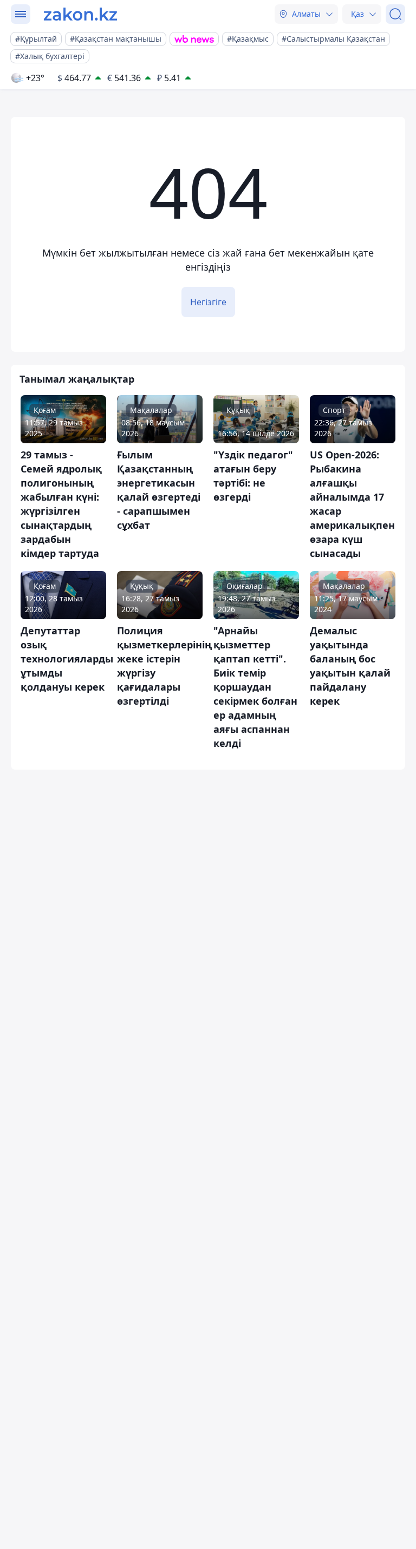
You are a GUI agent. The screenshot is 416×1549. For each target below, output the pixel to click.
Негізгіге (208, 302)
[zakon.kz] (80, 14)
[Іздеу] (395, 14)
